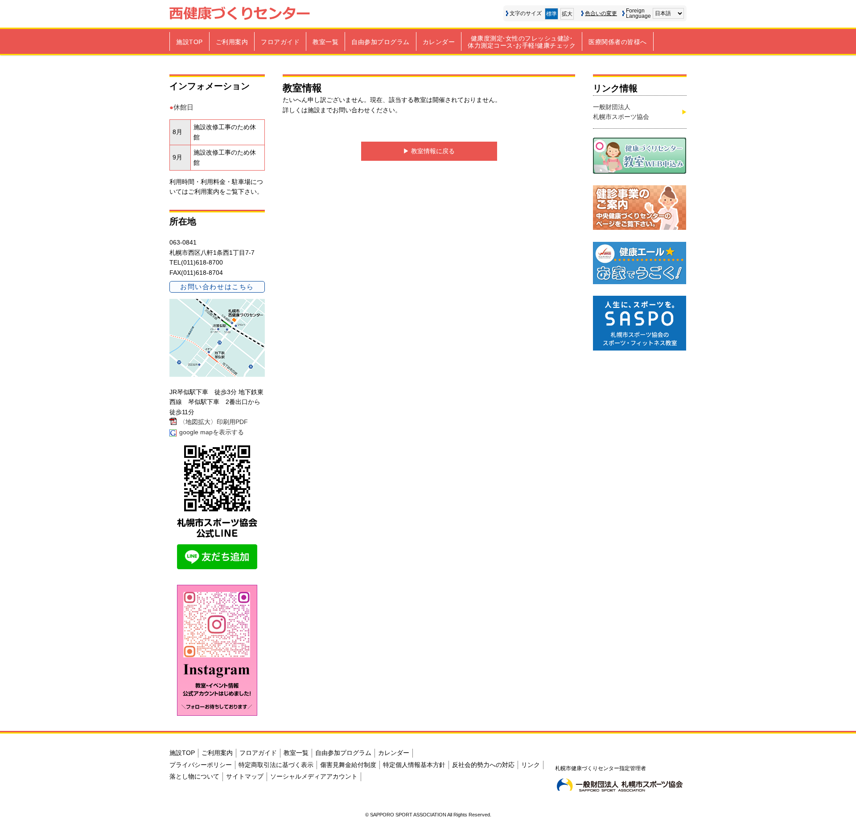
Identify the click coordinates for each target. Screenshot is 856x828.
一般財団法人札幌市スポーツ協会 (621, 111)
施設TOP (189, 41)
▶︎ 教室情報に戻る (429, 151)
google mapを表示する (211, 432)
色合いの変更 (601, 13)
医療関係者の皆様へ (617, 41)
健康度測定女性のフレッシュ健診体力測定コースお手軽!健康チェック (522, 42)
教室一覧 (325, 41)
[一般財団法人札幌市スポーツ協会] (620, 784)
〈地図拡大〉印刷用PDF (213, 421)
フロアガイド (280, 41)
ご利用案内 (232, 41)
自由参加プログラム (380, 41)
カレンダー (439, 41)
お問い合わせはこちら (217, 286)
